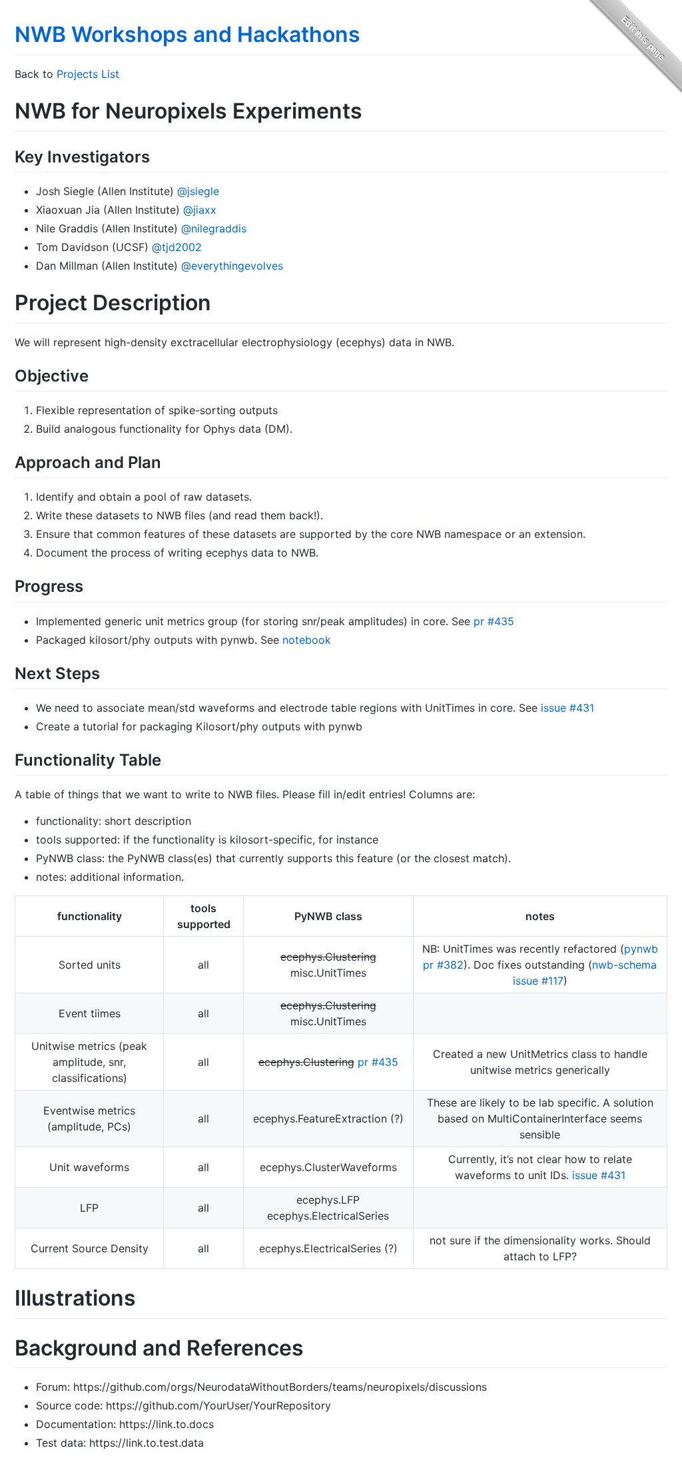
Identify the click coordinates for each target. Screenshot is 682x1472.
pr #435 (494, 621)
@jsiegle (198, 191)
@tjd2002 (177, 247)
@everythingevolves (232, 265)
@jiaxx (199, 209)
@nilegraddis (213, 228)
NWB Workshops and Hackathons (187, 34)
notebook (306, 639)
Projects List (88, 74)
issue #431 (567, 707)
